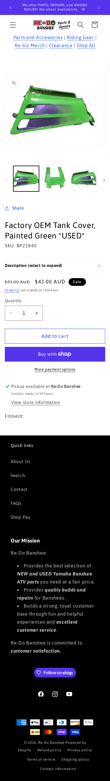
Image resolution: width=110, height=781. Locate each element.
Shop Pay (20, 517)
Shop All (86, 45)
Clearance (60, 45)
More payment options (55, 369)
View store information (35, 402)
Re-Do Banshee (51, 743)
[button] (13, 25)
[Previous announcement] (11, 7)
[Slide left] (6, 180)
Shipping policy (75, 759)
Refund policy (49, 750)
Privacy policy (80, 750)
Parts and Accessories (38, 37)
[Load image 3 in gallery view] (84, 179)
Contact (19, 489)
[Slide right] (104, 180)
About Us (20, 461)
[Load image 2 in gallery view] (55, 179)
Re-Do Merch (30, 45)
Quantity (13, 300)
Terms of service (41, 759)
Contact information (58, 769)
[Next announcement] (99, 7)
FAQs (16, 503)
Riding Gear (80, 37)
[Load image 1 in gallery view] (26, 179)
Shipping (12, 290)
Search (18, 475)
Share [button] (18, 208)
